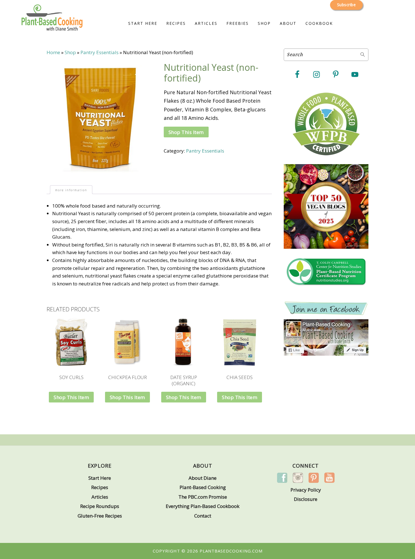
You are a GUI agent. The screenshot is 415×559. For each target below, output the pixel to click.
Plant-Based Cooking (203, 487)
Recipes (99, 487)
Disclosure (305, 499)
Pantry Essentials (99, 52)
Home (53, 52)
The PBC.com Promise (202, 497)
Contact (202, 515)
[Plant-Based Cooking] (52, 24)
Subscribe (346, 4)
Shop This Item (186, 132)
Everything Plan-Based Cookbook (202, 506)
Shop (70, 52)
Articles (99, 497)
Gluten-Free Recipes (100, 515)
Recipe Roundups (99, 506)
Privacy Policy (305, 490)
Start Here (99, 478)
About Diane (203, 478)
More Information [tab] (71, 190)
